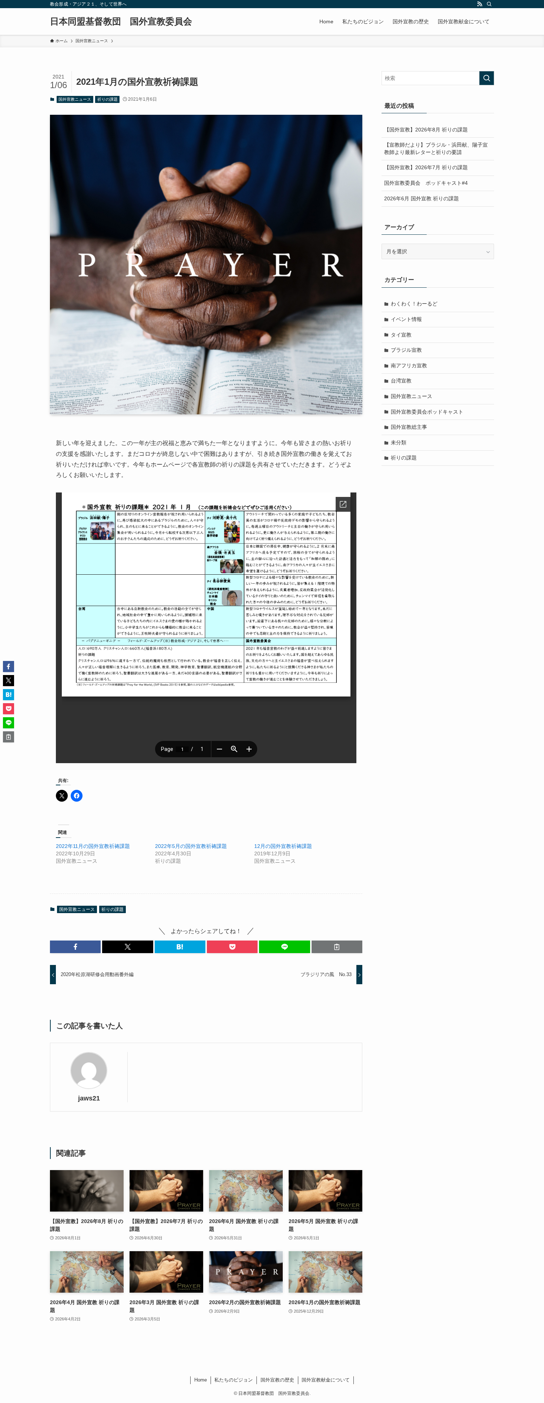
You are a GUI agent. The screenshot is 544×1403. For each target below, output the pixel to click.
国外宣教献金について (326, 1380)
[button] (75, 947)
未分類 (398, 442)
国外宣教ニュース (74, 99)
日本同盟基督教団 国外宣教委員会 (121, 21)
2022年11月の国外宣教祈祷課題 (93, 846)
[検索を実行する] (486, 78)
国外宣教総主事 (409, 427)
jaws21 (89, 1098)
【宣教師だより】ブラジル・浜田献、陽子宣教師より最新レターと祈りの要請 (436, 148)
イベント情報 (406, 319)
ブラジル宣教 (406, 350)
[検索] (489, 4)
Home (200, 1380)
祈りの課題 (107, 99)
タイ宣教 (401, 335)
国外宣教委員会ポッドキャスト (427, 412)
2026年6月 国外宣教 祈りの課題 (421, 198)
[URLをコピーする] (337, 947)
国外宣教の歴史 (277, 1380)
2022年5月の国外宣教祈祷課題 (191, 846)
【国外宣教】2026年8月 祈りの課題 (426, 130)
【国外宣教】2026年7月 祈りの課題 (426, 167)
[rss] (479, 4)
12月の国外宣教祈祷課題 (283, 846)
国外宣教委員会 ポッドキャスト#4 (426, 183)
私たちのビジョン (233, 1380)
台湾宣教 (401, 381)
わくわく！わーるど (414, 304)
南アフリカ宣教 (409, 365)
